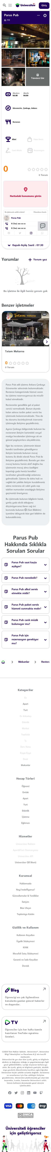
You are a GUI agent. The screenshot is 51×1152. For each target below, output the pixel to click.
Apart (25, 704)
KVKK (25, 947)
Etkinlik (25, 811)
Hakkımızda (25, 883)
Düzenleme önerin (40, 212)
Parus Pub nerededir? (24, 578)
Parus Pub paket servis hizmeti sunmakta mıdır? (26, 607)
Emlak (25, 792)
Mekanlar (25, 765)
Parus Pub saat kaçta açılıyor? (24, 564)
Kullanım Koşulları (26, 935)
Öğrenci (25, 786)
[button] (31, 233)
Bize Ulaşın (25, 908)
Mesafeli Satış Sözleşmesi (25, 954)
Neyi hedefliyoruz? (25, 890)
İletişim (25, 902)
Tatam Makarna (14, 351)
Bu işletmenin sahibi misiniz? (15, 212)
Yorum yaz (40, 259)
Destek (25, 966)
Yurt (25, 710)
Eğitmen (25, 823)
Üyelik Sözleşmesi (25, 941)
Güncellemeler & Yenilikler (25, 896)
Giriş (44, 5)
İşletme (25, 817)
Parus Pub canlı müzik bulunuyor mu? (25, 622)
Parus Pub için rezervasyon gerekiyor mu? (25, 639)
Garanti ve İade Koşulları (25, 960)
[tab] (25, 245)
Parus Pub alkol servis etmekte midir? (25, 591)
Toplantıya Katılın (25, 914)
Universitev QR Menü (25, 862)
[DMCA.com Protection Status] (25, 1115)
